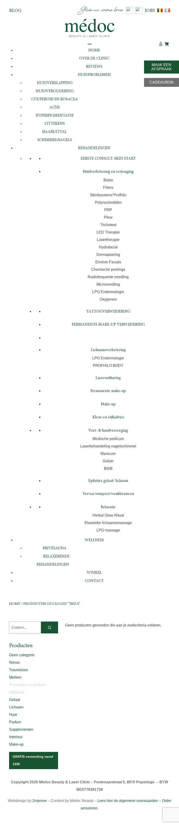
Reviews (94, 67)
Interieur (16, 737)
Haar (13, 715)
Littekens (55, 124)
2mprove (39, 801)
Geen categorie (21, 655)
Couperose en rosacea (54, 99)
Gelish (108, 461)
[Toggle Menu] (89, 44)
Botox (108, 180)
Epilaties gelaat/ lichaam (108, 481)
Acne (54, 108)
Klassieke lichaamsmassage (108, 523)
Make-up (108, 404)
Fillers (108, 187)
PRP (108, 210)
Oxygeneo (108, 299)
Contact (94, 581)
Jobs (150, 10)
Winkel (94, 573)
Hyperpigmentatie (55, 116)
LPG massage (108, 530)
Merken (15, 677)
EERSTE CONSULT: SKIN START (108, 159)
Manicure (108, 454)
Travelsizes (18, 670)
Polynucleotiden (108, 202)
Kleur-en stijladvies (108, 417)
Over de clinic (94, 59)
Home (94, 51)
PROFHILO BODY (108, 366)
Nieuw (14, 662)
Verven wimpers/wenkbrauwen (108, 494)
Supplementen (21, 729)
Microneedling (108, 284)
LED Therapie (108, 232)
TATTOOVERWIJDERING (108, 312)
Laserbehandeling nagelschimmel (108, 446)
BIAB (108, 468)
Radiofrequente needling (108, 277)
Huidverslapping (54, 83)
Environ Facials (108, 262)
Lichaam (16, 707)
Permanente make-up (108, 391)
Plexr (108, 217)
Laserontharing (108, 378)
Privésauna (54, 549)
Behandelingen (94, 148)
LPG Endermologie (108, 292)
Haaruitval (54, 132)
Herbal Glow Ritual (108, 515)
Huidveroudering (55, 91)
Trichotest (108, 225)
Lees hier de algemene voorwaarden (127, 801)
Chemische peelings (108, 269)
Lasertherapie (108, 240)
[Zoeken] (49, 627)
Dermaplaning (108, 255)
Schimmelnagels (54, 140)
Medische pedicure (108, 439)
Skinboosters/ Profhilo (108, 195)
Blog (15, 10)
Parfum (15, 722)
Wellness (94, 540)
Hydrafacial (108, 247)
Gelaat (14, 700)
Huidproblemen (94, 75)
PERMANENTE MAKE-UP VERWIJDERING (108, 325)
